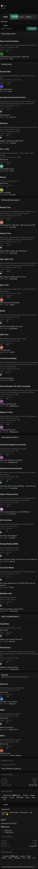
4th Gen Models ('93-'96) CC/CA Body (15, 386)
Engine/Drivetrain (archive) (11, 468)
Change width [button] (5, 809)
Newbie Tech (5, 207)
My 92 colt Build (5, 192)
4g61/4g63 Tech (6, 259)
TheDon (11, 587)
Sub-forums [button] (4, 159)
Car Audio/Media (7, 568)
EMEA (2, 710)
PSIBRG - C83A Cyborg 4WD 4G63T (12, 141)
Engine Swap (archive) (9, 494)
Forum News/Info (8, 34)
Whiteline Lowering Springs (9, 667)
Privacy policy (24, 812)
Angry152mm (13, 729)
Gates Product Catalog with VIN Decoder (13, 251)
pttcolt (12, 171)
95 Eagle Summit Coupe (8, 404)
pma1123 (13, 117)
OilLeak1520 (33, 785)
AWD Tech (4, 335)
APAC (2, 736)
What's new (5, 827)
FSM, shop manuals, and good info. (11, 609)
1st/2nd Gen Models (8, 358)
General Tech (5, 233)
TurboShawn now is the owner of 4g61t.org (14, 57)
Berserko (12, 641)
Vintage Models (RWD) (9, 544)
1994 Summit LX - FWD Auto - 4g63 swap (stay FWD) (17, 225)
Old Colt (12, 561)
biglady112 (12, 704)
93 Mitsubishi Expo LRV (8, 430)
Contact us (4, 812)
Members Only (6, 594)
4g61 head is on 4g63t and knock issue (13, 277)
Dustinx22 (13, 227)
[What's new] (35, 17)
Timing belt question (6, 378)
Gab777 (11, 380)
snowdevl (13, 143)
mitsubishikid (13, 328)
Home (5, 17)
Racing (3, 177)
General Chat (5, 72)
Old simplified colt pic (7, 169)
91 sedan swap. (5, 350)
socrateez (12, 538)
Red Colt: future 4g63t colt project (11, 326)
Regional (4, 675)
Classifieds (4, 624)
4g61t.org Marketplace (10, 616)
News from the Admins (9, 41)
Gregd (11, 59)
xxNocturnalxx (14, 669)
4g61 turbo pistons (6, 89)
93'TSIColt (12, 514)
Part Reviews (5, 648)
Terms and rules (13, 812)
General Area (6, 64)
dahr (10, 91)
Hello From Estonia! (6, 727)
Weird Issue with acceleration (10, 303)
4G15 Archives (6, 520)
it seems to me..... (6, 753)
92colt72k (12, 195)
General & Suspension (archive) (13, 445)
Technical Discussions (10, 200)
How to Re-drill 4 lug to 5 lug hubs (11, 460)
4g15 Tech (4, 285)
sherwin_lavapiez (15, 755)
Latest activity (9, 832)
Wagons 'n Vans (6, 412)
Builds (2, 311)
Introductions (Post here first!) (12, 97)
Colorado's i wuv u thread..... (9, 702)
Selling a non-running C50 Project (11, 639)
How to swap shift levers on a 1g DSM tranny (15, 512)
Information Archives (9, 437)
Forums (15, 17)
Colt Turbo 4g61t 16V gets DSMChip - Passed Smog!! (17, 486)
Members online (7, 761)
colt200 (11, 305)
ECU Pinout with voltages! (8, 536)
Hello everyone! (5, 115)
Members (4, 123)
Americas (4, 684)
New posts (4, 21)
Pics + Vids (4, 149)
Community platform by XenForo (18, 867)
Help (30, 812)
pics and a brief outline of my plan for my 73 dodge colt (18, 559)
